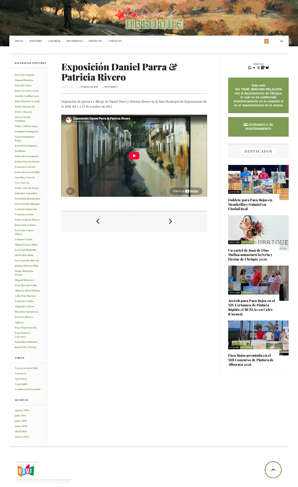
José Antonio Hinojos (27, 203)
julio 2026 (20, 415)
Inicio (19, 40)
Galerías (54, 40)
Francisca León (24, 214)
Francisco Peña (24, 301)
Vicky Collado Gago (26, 126)
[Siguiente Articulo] (170, 222)
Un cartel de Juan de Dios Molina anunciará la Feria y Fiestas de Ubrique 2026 (250, 254)
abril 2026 (21, 431)
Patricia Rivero (24, 317)
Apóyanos (21, 378)
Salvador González (26, 193)
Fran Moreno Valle (26, 285)
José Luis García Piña (27, 172)
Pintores (35, 40)
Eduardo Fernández (27, 156)
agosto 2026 (22, 410)
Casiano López (23, 239)
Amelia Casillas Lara (27, 96)
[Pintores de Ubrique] (149, 17)
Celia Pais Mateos (25, 296)
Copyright (21, 384)
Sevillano (20, 151)
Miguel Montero (24, 280)
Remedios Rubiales (26, 342)
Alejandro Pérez (25, 306)
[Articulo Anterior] (97, 222)
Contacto (115, 40)
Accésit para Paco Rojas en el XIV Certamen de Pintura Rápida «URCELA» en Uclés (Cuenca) (251, 307)
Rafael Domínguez (26, 145)
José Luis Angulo (25, 74)
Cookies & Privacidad (27, 389)
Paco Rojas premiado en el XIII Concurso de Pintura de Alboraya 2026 (251, 360)
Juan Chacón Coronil (27, 101)
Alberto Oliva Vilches (27, 290)
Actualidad (247, 192)
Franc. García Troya (27, 188)
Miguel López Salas (26, 244)
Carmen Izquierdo (26, 209)
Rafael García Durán (27, 161)
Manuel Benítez (24, 80)
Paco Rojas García (25, 327)
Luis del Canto (23, 85)
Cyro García (22, 182)
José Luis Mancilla (25, 250)
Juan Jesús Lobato (25, 225)
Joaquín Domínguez (26, 131)
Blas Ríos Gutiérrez (26, 311)
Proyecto (95, 40)
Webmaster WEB (89, 87)
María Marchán (24, 255)
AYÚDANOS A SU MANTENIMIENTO (259, 126)
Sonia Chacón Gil (25, 106)
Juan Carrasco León (26, 90)
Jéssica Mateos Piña (26, 265)
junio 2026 (21, 420)
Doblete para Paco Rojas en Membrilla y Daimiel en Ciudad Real (250, 204)
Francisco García (25, 166)
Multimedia (74, 40)
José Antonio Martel (27, 260)
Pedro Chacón (23, 111)
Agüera (19, 322)
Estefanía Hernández (27, 198)
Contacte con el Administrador (56, 479)
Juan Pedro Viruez (26, 347)
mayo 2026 (21, 426)
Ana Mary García (25, 177)
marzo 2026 (22, 436)
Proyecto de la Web (26, 368)
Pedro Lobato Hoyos (27, 219)
